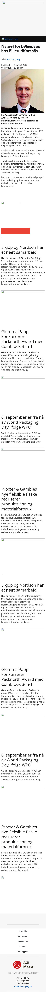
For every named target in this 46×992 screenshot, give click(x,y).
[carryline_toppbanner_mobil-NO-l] (23, 3)
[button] (38, 39)
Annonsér (23, 946)
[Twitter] (25, 918)
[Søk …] (43, 39)
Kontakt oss (23, 941)
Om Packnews (23, 936)
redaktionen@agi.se (23, 986)
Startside (23, 931)
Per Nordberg (13, 59)
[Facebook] (20, 918)
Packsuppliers (23, 952)
